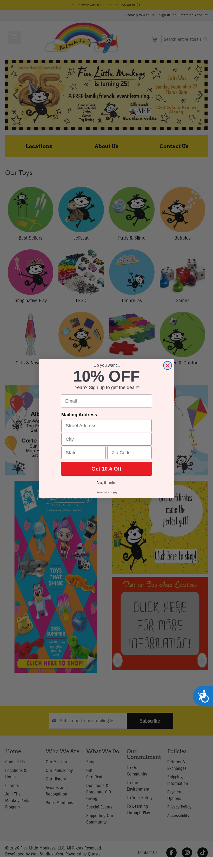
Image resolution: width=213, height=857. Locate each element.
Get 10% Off (106, 469)
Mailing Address (79, 414)
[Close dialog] (167, 365)
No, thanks (106, 482)
